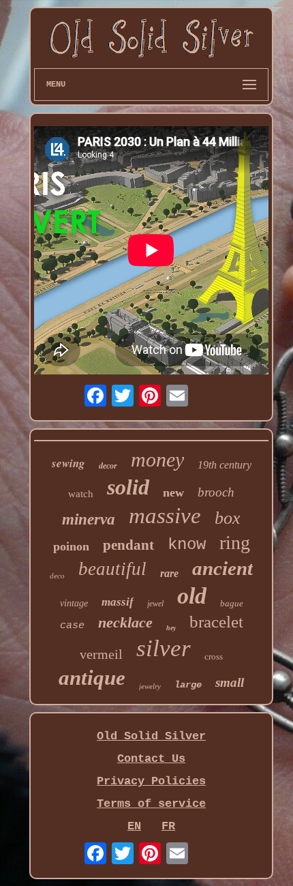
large (188, 684)
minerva (88, 519)
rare (169, 573)
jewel (155, 603)
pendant (128, 545)
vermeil (101, 654)
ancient (222, 568)
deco (57, 576)
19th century (224, 465)
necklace (125, 622)
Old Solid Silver (151, 736)
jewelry (150, 686)
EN (134, 826)
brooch (216, 492)
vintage (74, 603)
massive (165, 515)
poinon (71, 546)
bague (231, 603)
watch (80, 493)
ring (234, 542)
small (229, 682)
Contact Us (151, 758)
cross (213, 656)
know (187, 544)
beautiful (112, 569)
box (228, 518)
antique (92, 678)
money (157, 459)
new (173, 492)
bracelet (216, 621)
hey (171, 628)
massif (118, 601)
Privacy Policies (151, 781)
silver (163, 648)
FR (168, 826)
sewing (68, 463)
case (72, 626)
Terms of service (151, 803)
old (191, 595)
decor (108, 466)
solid (128, 487)
